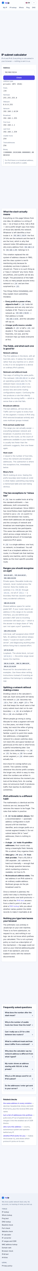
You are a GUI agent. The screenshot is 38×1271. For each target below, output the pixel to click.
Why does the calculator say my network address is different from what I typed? (19, 1054)
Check (19, 78)
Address (6, 68)
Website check (7, 1231)
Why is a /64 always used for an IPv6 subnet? (18, 1077)
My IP (5, 8)
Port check (6, 1228)
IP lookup (13, 8)
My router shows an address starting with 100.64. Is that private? (17, 1066)
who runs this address (12, 1127)
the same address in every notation (17, 1103)
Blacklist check (7, 1225)
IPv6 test (20, 900)
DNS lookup (14, 906)
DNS (33, 8)
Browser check (7, 1251)
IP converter (6, 1238)
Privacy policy (7, 1266)
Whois (21, 8)
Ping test (5, 1218)
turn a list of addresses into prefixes (17, 1115)
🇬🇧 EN (28, 3)
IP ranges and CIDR (9, 1241)
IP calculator (6, 1235)
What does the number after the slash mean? (18, 1013)
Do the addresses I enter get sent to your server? (19, 1087)
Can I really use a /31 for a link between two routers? (17, 1033)
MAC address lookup (9, 1244)
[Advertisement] (19, 32)
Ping (28, 8)
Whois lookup (7, 1215)
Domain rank (6, 1248)
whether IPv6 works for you (14, 1136)
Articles (5, 1257)
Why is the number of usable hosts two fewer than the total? (18, 1023)
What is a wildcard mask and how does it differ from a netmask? (19, 1042)
